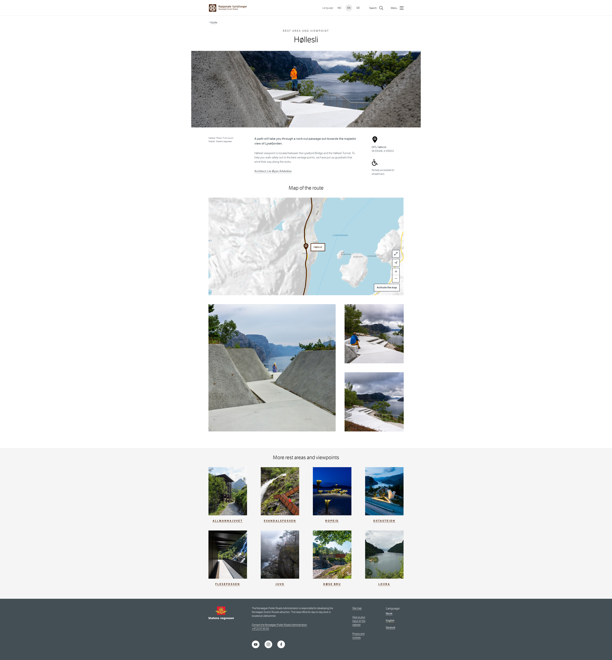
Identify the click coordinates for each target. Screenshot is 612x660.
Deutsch (390, 627)
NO (339, 7)
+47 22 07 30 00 (260, 628)
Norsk (389, 613)
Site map (357, 608)
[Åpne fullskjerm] (395, 253)
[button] (395, 262)
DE (358, 7)
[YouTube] (255, 644)
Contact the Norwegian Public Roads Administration (279, 624)
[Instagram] (268, 644)
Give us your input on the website (358, 621)
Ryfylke (213, 22)
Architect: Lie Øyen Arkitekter (273, 171)
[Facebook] (281, 644)
